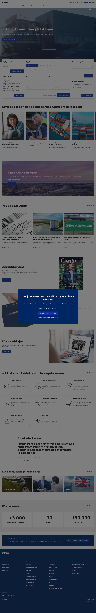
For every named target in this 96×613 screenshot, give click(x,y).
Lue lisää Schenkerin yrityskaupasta (47, 317)
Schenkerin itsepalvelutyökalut (48, 313)
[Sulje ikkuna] (76, 291)
